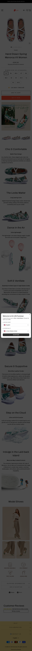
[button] (16, 325)
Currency (7, 328)
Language (7, 322)
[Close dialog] (30, 314)
